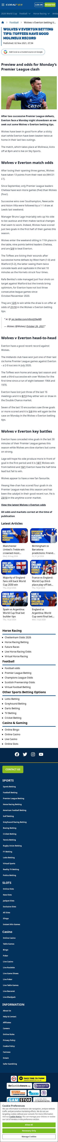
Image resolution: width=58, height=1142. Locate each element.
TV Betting (10, 713)
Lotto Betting (12, 699)
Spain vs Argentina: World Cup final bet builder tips (14, 613)
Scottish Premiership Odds (20, 682)
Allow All (29, 1125)
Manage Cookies (29, 1136)
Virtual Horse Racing (16, 656)
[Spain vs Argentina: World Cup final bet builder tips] (14, 598)
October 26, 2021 (35, 326)
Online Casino (12, 734)
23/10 (4, 497)
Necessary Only (29, 1130)
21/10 (13, 307)
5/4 (12, 248)
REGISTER (50, 4)
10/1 (23, 467)
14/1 (38, 463)
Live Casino (11, 739)
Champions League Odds (19, 677)
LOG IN (39, 4)
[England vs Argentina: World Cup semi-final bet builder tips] (43, 598)
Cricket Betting (13, 717)
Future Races (12, 647)
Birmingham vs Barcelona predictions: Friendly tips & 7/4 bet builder (43, 549)
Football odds (12, 668)
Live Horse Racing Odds (18, 651)
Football (14, 22)
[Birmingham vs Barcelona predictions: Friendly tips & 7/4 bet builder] (43, 535)
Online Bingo (12, 729)
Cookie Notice (15, 1116)
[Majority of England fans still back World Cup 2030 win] (14, 567)
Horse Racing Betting (17, 642)
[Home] (2, 22)
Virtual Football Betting (18, 687)
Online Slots (11, 743)
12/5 (13, 303)
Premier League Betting (18, 673)
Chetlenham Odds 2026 (18, 637)
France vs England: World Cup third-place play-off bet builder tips (42, 581)
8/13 (24, 396)
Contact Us (13, 769)
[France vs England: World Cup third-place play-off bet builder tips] (43, 567)
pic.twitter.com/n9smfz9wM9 (26, 319)
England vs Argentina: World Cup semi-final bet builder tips (42, 613)
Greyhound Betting (15, 703)
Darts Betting (12, 708)
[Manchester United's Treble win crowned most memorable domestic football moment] (14, 535)
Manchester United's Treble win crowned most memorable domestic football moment (14, 549)
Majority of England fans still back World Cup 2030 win (14, 581)
